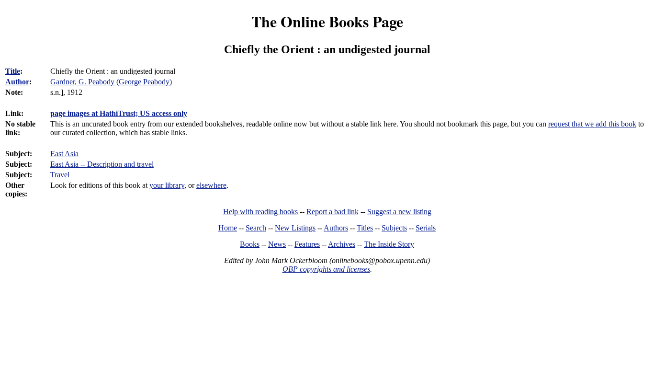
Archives (341, 244)
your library (166, 185)
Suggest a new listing (399, 211)
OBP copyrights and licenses (326, 269)
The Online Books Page (327, 21)
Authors (336, 228)
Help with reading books (260, 211)
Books (249, 244)
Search (256, 228)
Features (307, 244)
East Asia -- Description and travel (102, 164)
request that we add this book (592, 124)
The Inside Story (389, 244)
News (277, 244)
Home (227, 228)
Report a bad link (332, 211)
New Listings (295, 228)
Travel (59, 175)
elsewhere (211, 185)
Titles (365, 228)
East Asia (64, 154)
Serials (426, 228)
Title (12, 71)
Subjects (394, 228)
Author (17, 82)
